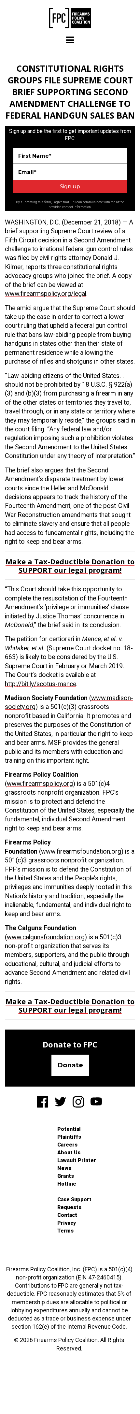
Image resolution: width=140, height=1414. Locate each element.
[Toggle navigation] (70, 40)
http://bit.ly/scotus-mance (40, 684)
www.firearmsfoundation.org (81, 851)
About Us (68, 1152)
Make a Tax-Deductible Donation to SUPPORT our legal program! (70, 565)
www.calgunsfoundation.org (46, 937)
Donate (70, 1065)
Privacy (66, 1223)
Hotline (66, 1184)
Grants (65, 1176)
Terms (65, 1231)
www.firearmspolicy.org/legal (45, 293)
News (64, 1168)
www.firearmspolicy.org (40, 783)
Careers (67, 1145)
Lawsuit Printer (76, 1160)
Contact (67, 1215)
